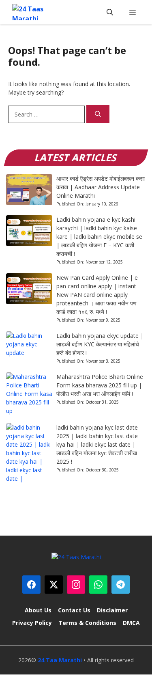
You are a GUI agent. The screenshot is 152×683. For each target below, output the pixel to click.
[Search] (97, 114)
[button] (109, 12)
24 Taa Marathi (60, 660)
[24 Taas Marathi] (33, 12)
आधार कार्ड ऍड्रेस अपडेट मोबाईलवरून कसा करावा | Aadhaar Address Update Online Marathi (100, 187)
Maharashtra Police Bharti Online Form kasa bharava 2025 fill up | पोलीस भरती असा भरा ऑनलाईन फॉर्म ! (99, 385)
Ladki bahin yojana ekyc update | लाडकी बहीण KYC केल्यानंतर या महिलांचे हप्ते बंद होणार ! (99, 344)
